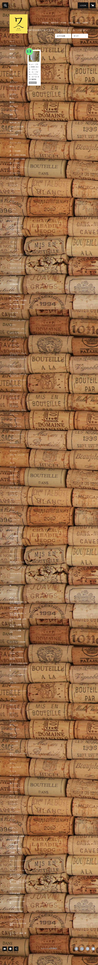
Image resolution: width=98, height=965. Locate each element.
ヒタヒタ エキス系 (16, 126)
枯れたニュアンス (16, 86)
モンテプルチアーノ (17, 234)
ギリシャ (13, 820)
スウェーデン (15, 812)
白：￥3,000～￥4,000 (18, 300)
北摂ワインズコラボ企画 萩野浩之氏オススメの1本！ (18, 881)
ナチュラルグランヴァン (18, 861)
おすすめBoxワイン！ (18, 897)
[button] (83, 5)
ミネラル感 (14, 135)
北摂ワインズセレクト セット (18, 888)
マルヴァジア (15, 438)
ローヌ (12, 713)
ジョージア (14, 745)
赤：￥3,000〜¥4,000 (18, 155)
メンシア (13, 276)
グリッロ (13, 467)
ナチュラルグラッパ (17, 919)
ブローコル (14, 213)
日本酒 (12, 852)
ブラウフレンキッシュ (18, 264)
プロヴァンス (15, 729)
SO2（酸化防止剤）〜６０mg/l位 (18, 608)
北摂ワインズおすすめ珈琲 (18, 924)
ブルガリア (14, 824)
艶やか (12, 98)
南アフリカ (14, 783)
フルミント (14, 364)
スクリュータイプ (16, 866)
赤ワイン (13, 147)
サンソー (13, 205)
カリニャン (14, 201)
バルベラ (13, 246)
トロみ (12, 62)
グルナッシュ (15, 189)
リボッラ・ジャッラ (17, 455)
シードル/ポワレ (16, 573)
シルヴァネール (15, 390)
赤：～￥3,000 (15, 151)
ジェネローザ (15, 520)
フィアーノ (14, 459)
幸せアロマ (14, 106)
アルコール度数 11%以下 (18, 620)
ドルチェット (15, 242)
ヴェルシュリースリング (18, 369)
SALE (71, 22)
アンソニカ (14, 471)
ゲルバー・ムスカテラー (18, 359)
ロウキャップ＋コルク (18, 870)
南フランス (14, 725)
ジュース (13, 594)
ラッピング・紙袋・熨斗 (18, 934)
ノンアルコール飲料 (17, 836)
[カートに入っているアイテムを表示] (93, 5)
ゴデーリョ (14, 495)
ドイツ (12, 749)
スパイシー (14, 82)
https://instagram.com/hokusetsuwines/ (87, 949)
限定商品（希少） (16, 848)
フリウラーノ (15, 451)
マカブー (13, 479)
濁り (11, 70)
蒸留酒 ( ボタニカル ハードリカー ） (18, 562)
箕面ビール (14, 598)
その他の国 (14, 832)
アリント (13, 483)
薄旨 (11, 139)
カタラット (14, 475)
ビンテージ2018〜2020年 (18, 664)
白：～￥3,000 (15, 296)
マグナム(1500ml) (16, 911)
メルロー (13, 197)
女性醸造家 (14, 844)
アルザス (13, 737)
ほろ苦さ (13, 94)
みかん (12, 581)
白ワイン (13, 292)
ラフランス (14, 590)
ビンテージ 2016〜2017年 (17, 658)
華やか (12, 102)
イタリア (13, 759)
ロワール (13, 696)
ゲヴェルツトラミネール (18, 381)
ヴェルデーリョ (15, 491)
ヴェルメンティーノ (17, 434)
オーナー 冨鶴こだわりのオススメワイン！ (18, 875)
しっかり (13, 74)
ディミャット (15, 503)
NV (11, 679)
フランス (13, 683)
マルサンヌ (14, 402)
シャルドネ (14, 312)
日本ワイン (14, 828)
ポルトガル (14, 791)
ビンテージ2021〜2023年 (18, 669)
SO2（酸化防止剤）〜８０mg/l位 (18, 614)
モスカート (14, 442)
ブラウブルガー (15, 272)
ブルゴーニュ (15, 687)
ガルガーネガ (15, 430)
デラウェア (14, 511)
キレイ (12, 41)
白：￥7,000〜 (15, 308)
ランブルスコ (15, 221)
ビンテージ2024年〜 (17, 674)
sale (11, 929)
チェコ (12, 795)
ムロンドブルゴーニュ (18, 333)
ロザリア (13, 524)
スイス (12, 816)
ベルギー (13, 808)
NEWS (85, 22)
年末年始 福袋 (15, 893)
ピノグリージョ (15, 386)
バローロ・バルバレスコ (18, 568)
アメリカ (13, 771)
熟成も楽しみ (15, 122)
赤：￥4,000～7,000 (17, 159)
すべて (76, 36)
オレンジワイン (15, 558)
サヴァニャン (15, 394)
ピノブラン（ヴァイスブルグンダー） (18, 375)
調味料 (12, 856)
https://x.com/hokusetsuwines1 (82, 949)
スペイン (13, 763)
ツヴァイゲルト (15, 260)
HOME (45, 22)
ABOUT (55, 22)
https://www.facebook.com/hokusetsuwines (76, 949)
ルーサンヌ (14, 398)
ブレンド (13, 288)
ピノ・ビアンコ (15, 426)
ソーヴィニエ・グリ (17, 329)
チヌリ (12, 507)
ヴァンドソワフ (15, 143)
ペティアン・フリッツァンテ (18, 549)
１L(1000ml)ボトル (17, 907)
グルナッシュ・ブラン (18, 410)
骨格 (11, 78)
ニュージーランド (16, 787)
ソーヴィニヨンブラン (18, 321)
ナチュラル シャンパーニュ (18, 691)
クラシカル (14, 118)
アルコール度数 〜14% (17, 631)
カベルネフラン (15, 173)
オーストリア (15, 775)
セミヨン (13, 325)
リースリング (15, 345)
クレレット (14, 414)
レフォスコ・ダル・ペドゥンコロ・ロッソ (18, 255)
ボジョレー (14, 700)
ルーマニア (14, 779)
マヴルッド (14, 280)
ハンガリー (14, 804)
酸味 (11, 53)
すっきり (13, 57)
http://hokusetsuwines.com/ (93, 949)
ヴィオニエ (14, 406)
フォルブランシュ (16, 337)
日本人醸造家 (15, 840)
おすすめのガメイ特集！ (17, 902)
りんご (12, 577)
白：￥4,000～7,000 (17, 304)
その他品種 (14, 284)
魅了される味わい (16, 131)
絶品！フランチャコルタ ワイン (18, 754)
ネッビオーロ (15, 217)
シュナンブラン (15, 349)
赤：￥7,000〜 (15, 163)
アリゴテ (13, 316)
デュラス (13, 209)
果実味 (12, 49)
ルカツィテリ (15, 499)
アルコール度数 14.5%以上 (16, 637)
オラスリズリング (16, 528)
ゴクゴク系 (14, 66)
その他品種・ (15, 536)
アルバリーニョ (15, 487)
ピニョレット (15, 447)
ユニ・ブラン (15, 422)
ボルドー (13, 705)
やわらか (13, 45)
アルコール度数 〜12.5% (17, 625)
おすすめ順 (61, 36)
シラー (12, 193)
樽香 (11, 114)
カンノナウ (14, 250)
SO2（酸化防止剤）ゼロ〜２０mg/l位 (18, 602)
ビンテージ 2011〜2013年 (17, 647)
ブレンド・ (14, 540)
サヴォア (13, 721)
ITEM (63, 22)
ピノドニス (14, 185)
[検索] (5, 5)
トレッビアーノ (15, 418)
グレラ (12, 463)
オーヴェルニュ (15, 709)
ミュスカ (13, 341)
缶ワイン (13, 915)
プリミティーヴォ (16, 238)
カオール (13, 733)
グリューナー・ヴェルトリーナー (18, 354)
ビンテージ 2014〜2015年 (17, 652)
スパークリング (15, 544)
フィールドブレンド (17, 532)
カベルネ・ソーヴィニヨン (18, 168)
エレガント (14, 110)
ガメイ (12, 181)
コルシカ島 (14, 741)
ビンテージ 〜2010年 (17, 642)
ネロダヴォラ (15, 230)
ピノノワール (15, 177)
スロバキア (14, 800)
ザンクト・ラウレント (18, 268)
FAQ (78, 22)
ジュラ (12, 717)
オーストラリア (15, 767)
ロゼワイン (14, 554)
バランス (13, 90)
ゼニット (13, 516)
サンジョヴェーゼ (16, 226)
